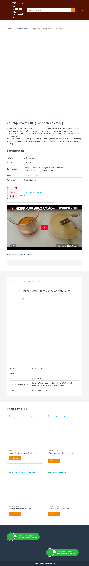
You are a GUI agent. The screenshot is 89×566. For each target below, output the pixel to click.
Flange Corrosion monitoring (21, 254)
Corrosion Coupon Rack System (59, 509)
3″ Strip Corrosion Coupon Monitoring (62, 453)
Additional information (32, 281)
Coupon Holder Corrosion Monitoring (22, 453)
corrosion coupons (70, 133)
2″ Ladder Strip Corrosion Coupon (21, 509)
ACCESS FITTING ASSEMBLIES (31, 192)
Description (14, 281)
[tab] (14, 281)
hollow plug (39, 128)
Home (9, 29)
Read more (15, 458)
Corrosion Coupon (20, 29)
